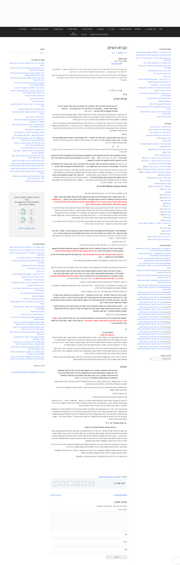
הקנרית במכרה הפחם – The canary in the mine (29, 135)
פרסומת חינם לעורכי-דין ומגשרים (161, 164)
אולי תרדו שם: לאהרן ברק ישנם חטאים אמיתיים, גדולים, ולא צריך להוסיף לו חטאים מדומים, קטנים (154, 266)
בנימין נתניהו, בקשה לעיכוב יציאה (34, 96)
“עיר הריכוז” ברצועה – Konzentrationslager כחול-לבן (154, 79)
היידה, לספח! (167, 76)
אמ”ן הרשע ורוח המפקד (164, 117)
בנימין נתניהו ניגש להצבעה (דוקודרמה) (159, 71)
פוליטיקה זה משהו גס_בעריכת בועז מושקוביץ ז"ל (157, 172)
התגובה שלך (122, 510)
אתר (125, 549)
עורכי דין (168, 152)
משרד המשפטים (166, 138)
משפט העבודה (166, 228)
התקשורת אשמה (166, 175)
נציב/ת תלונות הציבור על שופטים (161, 149)
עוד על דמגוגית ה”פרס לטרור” (162, 74)
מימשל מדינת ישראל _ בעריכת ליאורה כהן (159, 166)
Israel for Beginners (161, 183)
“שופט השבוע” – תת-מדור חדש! (35, 117)
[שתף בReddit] (56, 483)
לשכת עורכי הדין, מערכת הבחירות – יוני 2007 (157, 161)
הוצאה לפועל (167, 195)
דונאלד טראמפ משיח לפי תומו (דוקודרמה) (159, 98)
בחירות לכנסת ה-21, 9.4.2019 (161, 127)
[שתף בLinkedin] (63, 483)
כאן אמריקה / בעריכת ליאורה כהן (161, 186)
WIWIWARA (167, 292)
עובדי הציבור (167, 189)
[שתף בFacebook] (91, 483)
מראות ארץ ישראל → (120, 495)
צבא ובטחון (167, 220)
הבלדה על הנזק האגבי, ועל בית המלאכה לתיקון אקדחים (154, 88)
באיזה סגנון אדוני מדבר (164, 155)
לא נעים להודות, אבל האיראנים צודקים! (159, 82)
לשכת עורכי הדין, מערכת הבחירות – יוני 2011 (157, 158)
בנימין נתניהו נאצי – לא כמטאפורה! (160, 85)
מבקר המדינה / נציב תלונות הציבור (160, 178)
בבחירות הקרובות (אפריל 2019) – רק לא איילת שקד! (29, 132)
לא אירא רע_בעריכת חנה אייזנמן (110, 477)
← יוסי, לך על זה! (56, 495)
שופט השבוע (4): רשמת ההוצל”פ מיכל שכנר (31, 109)
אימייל (125, 542)
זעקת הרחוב (167, 212)
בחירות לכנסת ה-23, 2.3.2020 (161, 132)
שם (126, 534)
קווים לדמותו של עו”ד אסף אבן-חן (34, 130)
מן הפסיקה (167, 231)
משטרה (168, 217)
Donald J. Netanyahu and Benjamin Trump (28, 372)
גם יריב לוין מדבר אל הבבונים (162, 90)
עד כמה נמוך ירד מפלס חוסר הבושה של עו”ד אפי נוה (29, 88)
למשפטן (168, 203)
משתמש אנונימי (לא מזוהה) (163, 285)
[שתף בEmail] (70, 483)
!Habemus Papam (164, 101)
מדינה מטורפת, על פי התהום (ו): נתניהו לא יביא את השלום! (153, 55)
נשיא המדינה (167, 181)
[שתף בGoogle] (77, 483)
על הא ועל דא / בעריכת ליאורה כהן (160, 237)
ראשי (160, 29)
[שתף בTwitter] (84, 483)
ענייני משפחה (167, 198)
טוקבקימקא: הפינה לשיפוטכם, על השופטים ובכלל (156, 144)
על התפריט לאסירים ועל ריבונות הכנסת (32, 314)
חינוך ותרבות (167, 234)
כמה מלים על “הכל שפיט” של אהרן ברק (32, 148)
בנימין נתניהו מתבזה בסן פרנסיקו (35, 181)
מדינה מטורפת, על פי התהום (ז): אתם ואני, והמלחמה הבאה (153, 52)
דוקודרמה (138, 29)
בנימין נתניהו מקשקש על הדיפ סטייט (160, 104)
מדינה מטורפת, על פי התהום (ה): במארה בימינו (157, 63)
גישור (169, 192)
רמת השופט (167, 147)
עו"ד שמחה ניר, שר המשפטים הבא (160, 135)
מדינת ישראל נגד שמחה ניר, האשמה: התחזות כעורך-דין (154, 223)
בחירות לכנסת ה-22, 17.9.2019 (161, 130)
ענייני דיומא (167, 215)
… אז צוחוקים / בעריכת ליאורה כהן (161, 239)
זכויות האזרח (167, 201)
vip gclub (167, 258)
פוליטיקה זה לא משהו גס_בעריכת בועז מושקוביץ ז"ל (156, 169)
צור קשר (84, 35)
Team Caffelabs (165, 263)
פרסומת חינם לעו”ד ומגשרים (99, 35)
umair (169, 253)
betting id (167, 248)
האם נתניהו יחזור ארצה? (37, 98)
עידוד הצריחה (167, 209)
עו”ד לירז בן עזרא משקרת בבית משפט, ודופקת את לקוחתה (27, 168)
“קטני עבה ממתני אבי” (37, 101)
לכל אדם (168, 206)
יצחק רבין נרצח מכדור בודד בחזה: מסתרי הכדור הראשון (28, 161)
